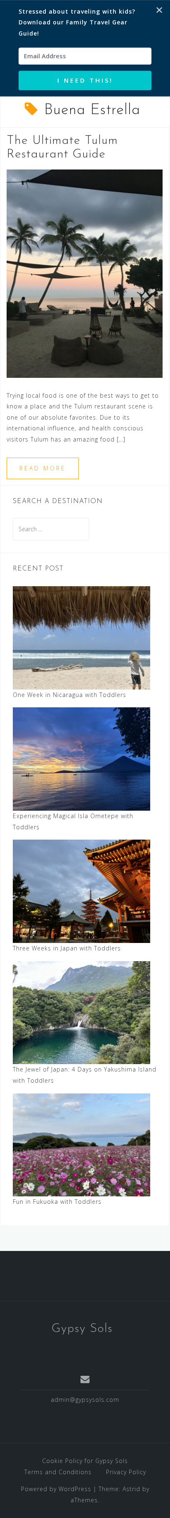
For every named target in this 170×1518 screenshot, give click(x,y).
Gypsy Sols (82, 1328)
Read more (42, 468)
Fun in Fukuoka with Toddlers (57, 1201)
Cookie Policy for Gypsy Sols (85, 1461)
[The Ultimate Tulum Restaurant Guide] (85, 273)
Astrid (131, 1489)
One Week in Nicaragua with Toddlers (69, 695)
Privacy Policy (126, 1472)
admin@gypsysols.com (85, 1399)
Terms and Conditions (58, 1472)
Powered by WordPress (56, 1489)
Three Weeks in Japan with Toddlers (67, 948)
